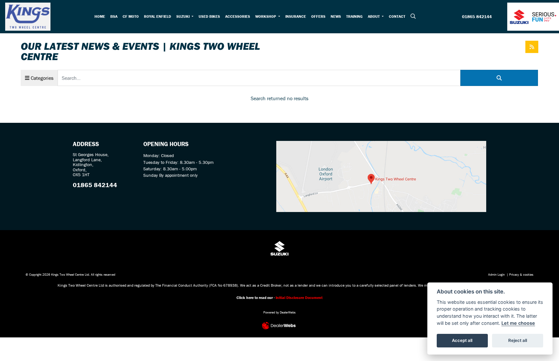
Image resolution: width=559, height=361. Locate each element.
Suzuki (183, 16)
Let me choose (518, 323)
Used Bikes (209, 16)
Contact (397, 16)
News (336, 16)
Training (354, 16)
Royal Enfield (157, 16)
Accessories (237, 16)
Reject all (517, 340)
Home (99, 16)
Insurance (295, 16)
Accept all (462, 340)
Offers (318, 16)
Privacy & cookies (521, 274)
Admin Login (496, 274)
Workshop (266, 16)
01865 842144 (477, 16)
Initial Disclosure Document (299, 297)
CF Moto (131, 16)
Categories (41, 78)
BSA (113, 16)
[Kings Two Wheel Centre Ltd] (27, 16)
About (374, 16)
